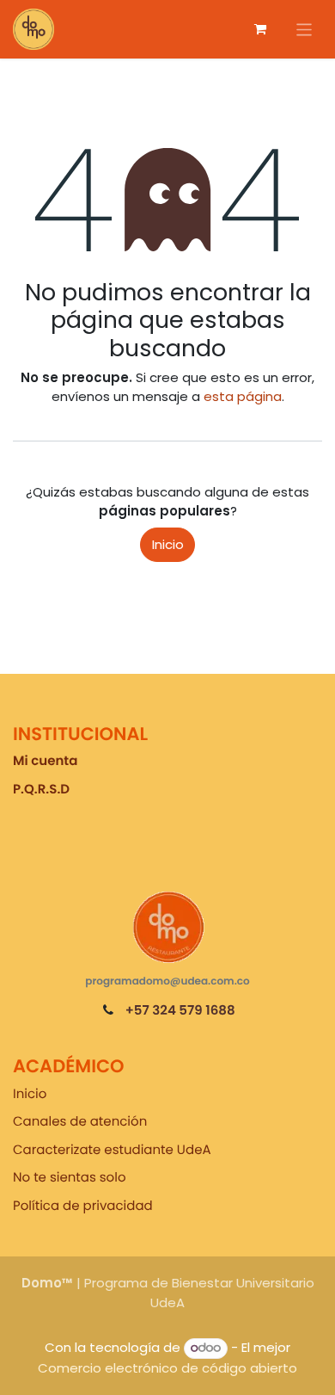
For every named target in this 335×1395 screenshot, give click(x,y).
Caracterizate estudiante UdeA (112, 1150)
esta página (243, 396)
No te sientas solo (69, 1178)
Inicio (168, 544)
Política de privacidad (83, 1206)
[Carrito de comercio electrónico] (260, 29)
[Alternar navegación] (304, 28)
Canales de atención (80, 1122)
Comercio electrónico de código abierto (167, 1368)
